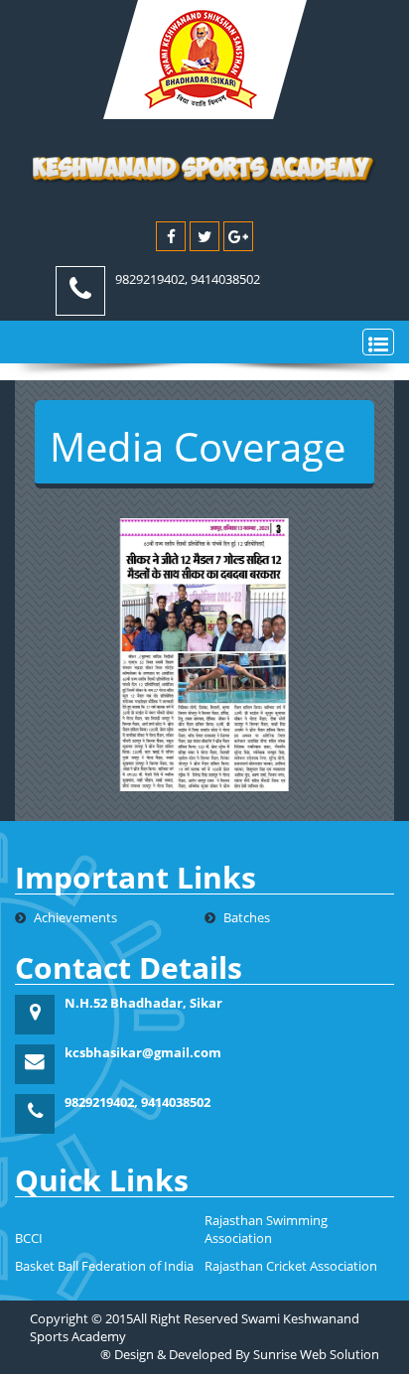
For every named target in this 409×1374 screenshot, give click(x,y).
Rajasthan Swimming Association (266, 1229)
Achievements (74, 917)
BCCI (29, 1238)
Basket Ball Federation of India (104, 1266)
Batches (245, 917)
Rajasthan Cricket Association (290, 1266)
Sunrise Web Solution (316, 1354)
